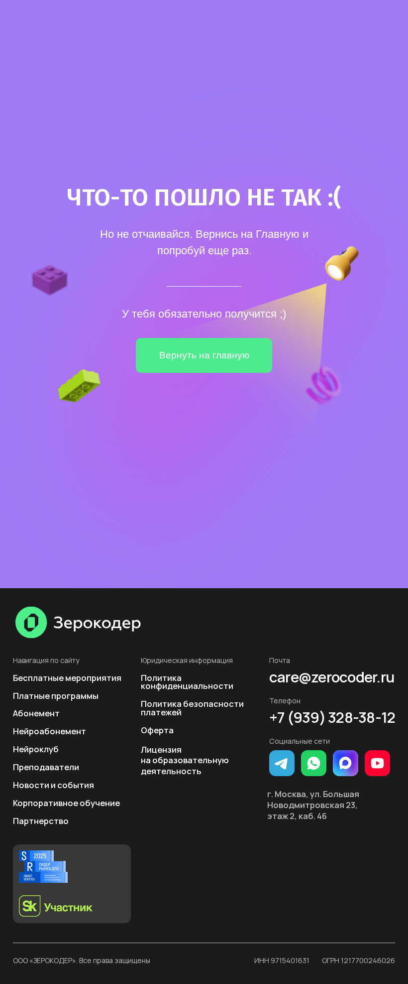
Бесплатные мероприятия (67, 677)
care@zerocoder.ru (331, 677)
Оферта (157, 730)
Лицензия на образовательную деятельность (185, 760)
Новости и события (53, 785)
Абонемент (36, 713)
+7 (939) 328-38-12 (332, 717)
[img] (78, 622)
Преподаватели (46, 767)
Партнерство (41, 820)
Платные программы (56, 695)
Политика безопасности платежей (192, 708)
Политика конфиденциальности (187, 682)
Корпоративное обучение (66, 803)
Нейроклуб (36, 749)
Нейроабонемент (49, 731)
